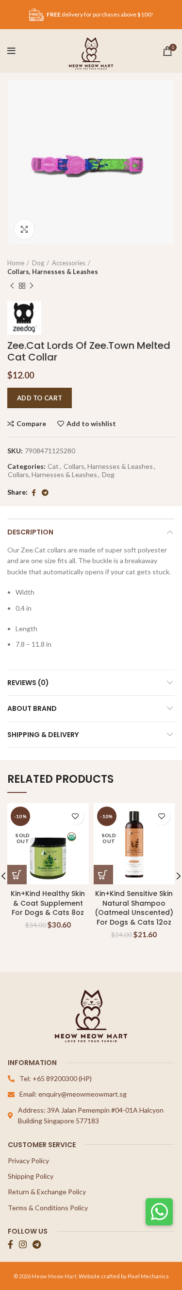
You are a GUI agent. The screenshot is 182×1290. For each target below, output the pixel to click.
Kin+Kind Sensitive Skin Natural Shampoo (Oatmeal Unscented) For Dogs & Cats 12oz (134, 908)
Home (15, 263)
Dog (38, 263)
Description (30, 532)
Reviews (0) (28, 683)
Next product (31, 286)
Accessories (68, 263)
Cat (53, 466)
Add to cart (39, 398)
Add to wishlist (91, 423)
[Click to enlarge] (24, 229)
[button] (159, 1211)
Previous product (12, 286)
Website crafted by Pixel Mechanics (124, 1276)
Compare (31, 423)
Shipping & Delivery (43, 735)
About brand (32, 708)
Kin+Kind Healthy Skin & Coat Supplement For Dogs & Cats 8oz (48, 903)
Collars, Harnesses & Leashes (52, 271)
